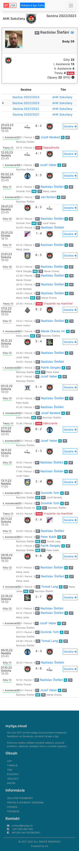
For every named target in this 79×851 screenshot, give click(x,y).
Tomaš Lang (53, 541)
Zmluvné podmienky (20, 798)
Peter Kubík (52, 372)
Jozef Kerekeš (50, 137)
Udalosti (13, 778)
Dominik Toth (23, 191)
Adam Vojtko (23, 325)
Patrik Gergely (24, 271)
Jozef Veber (48, 165)
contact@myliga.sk (22, 825)
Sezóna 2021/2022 (26, 109)
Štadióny (13, 774)
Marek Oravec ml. (53, 331)
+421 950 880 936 (22, 829)
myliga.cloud (16, 726)
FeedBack (13, 811)
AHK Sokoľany (62, 97)
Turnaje (12, 765)
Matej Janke (49, 191)
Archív (11, 783)
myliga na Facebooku (26, 832)
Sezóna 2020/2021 (26, 114)
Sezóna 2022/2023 (25, 103)
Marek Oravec (51, 271)
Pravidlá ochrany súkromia (25, 802)
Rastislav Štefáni (25, 141)
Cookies (12, 807)
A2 (46, 846)
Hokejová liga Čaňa (32, 5)
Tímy (10, 770)
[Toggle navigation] (71, 5)
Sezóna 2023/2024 (25, 97)
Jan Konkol (48, 197)
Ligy (9, 761)
